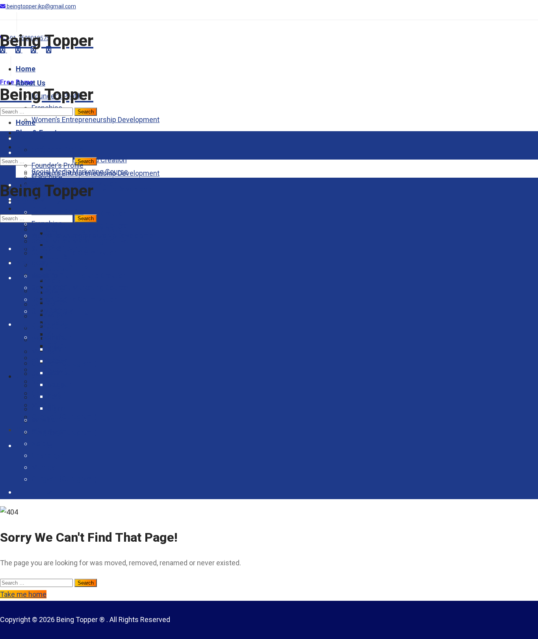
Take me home (23, 594)
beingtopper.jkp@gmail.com (41, 6)
